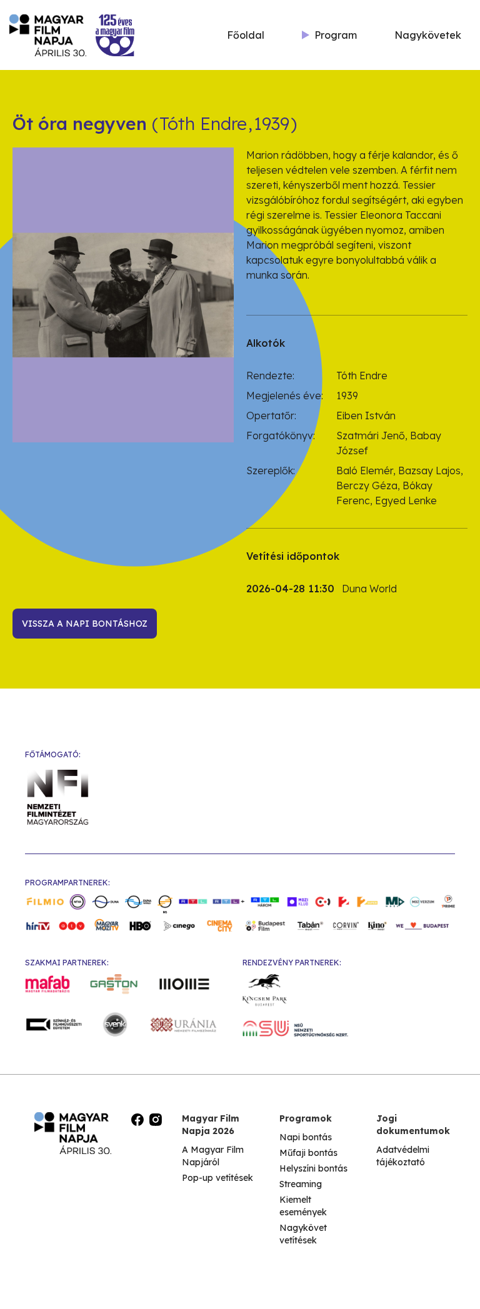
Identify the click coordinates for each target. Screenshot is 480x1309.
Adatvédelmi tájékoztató (402, 1156)
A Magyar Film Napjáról (213, 1156)
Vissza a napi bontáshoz (85, 623)
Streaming (300, 1184)
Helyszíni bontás (313, 1168)
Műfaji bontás (308, 1152)
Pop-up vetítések (217, 1177)
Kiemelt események (303, 1206)
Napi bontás (305, 1137)
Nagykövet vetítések (303, 1234)
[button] (329, 35)
